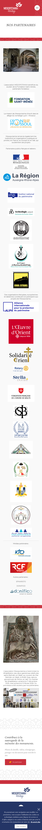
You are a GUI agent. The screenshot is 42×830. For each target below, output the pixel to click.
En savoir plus (35, 822)
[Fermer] (38, 809)
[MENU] (37, 7)
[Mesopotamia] (13, 7)
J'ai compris (21, 826)
